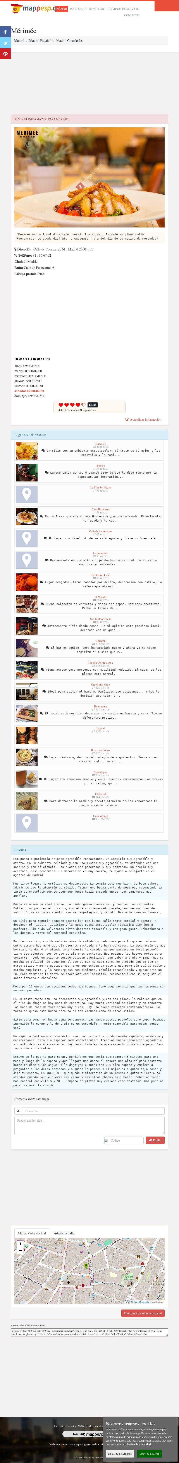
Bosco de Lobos (100, 750)
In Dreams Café (101, 575)
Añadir (61, 9)
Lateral (100, 728)
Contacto (131, 15)
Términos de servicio (123, 9)
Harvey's (101, 444)
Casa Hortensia (100, 509)
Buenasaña (100, 706)
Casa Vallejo (100, 816)
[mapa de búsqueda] (38, 8)
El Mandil (101, 597)
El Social (100, 794)
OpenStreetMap (141, 1302)
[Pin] (5, 53)
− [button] (20, 1250)
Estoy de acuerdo (149, 1454)
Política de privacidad (87, 9)
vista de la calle (63, 1233)
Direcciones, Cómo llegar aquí (143, 1313)
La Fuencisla (100, 553)
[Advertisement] (89, 83)
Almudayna (100, 772)
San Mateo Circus (100, 619)
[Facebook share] (5, 31)
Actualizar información (145, 419)
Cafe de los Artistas (100, 531)
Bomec (100, 465)
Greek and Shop (100, 684)
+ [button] (20, 1244)
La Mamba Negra (100, 487)
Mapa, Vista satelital (32, 1233)
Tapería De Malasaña (100, 663)
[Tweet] (5, 42)
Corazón (101, 641)
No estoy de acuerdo (120, 1454)
